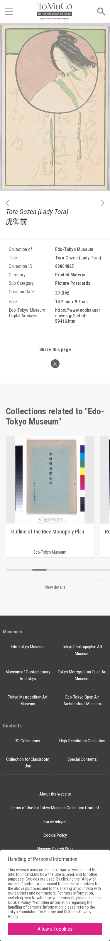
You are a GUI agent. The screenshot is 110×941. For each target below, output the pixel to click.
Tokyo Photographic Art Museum (82, 650)
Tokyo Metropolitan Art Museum (28, 700)
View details (55, 587)
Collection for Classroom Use (27, 763)
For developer (55, 821)
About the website (55, 794)
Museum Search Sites (55, 849)
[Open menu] (9, 12)
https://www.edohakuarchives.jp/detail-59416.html (77, 315)
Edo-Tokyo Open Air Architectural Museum (82, 700)
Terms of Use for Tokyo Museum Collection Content (55, 807)
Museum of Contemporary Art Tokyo (28, 675)
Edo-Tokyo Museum (28, 646)
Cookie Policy (55, 835)
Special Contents (82, 759)
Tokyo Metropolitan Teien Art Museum (82, 675)
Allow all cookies (55, 929)
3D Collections (27, 741)
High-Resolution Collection (82, 741)
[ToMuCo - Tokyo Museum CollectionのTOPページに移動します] (54, 11)
